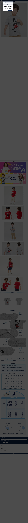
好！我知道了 (10, 10)
